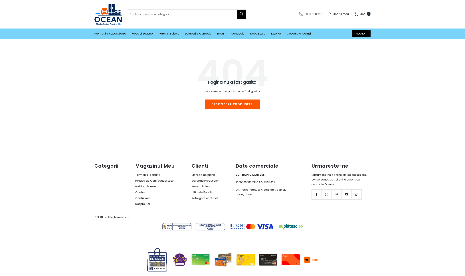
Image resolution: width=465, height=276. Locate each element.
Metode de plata (203, 175)
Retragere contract (205, 198)
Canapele (237, 33)
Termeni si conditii (147, 175)
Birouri (221, 33)
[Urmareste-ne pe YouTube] (346, 194)
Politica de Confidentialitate (154, 180)
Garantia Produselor (205, 180)
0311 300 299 (314, 14)
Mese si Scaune (142, 33)
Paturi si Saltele (169, 33)
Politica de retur (146, 186)
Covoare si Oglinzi (299, 33)
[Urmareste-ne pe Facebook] (317, 194)
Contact (141, 192)
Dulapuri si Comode (198, 33)
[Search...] (241, 14)
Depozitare (257, 33)
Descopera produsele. (232, 104)
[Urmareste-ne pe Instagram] (326, 194)
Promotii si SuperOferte (110, 33)
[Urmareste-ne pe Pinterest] (336, 194)
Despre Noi (142, 204)
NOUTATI (361, 33)
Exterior (276, 33)
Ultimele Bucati (202, 192)
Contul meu (143, 198)
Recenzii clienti (201, 186)
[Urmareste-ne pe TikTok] (356, 194)
